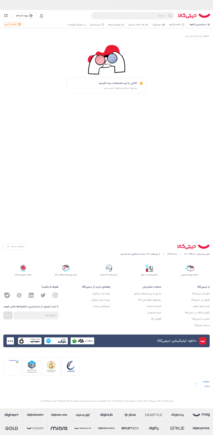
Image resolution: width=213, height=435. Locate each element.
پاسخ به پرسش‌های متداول (147, 293)
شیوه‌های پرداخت (101, 306)
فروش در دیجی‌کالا (200, 300)
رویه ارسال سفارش (100, 300)
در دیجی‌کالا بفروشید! (77, 24)
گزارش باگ (156, 319)
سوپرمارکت (156, 24)
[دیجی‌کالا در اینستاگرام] (55, 295)
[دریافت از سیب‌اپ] (30, 341)
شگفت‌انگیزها (175, 24)
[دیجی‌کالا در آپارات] (19, 295)
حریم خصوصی (154, 312)
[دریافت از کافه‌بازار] (82, 341)
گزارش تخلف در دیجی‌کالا (197, 312)
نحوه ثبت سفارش (101, 293)
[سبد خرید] (6, 15)
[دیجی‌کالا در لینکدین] (31, 295)
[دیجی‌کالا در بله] (7, 295)
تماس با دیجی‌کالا (201, 319)
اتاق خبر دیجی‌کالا (201, 293)
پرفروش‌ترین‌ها (114, 24)
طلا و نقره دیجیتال (136, 24)
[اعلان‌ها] (41, 15)
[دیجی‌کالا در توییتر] (43, 295)
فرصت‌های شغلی (201, 306)
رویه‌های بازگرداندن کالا (149, 300)
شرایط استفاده (154, 306)
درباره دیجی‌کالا (202, 325)
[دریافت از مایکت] (56, 341)
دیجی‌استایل (95, 24)
